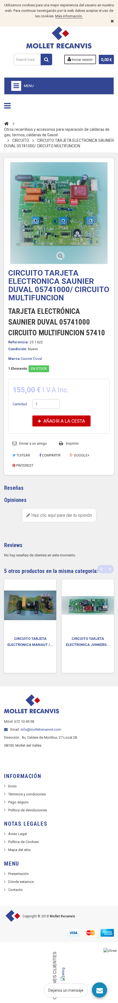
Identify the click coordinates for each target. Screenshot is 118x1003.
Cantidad (20, 404)
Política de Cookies (23, 842)
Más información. (69, 16)
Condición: (17, 349)
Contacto (15, 890)
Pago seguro (18, 802)
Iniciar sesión (82, 60)
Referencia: (18, 342)
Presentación (18, 874)
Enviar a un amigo (33, 443)
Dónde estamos (21, 882)
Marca (14, 359)
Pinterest (24, 465)
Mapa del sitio (19, 850)
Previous (101, 569)
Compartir (51, 455)
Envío (12, 786)
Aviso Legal (17, 834)
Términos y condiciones (27, 794)
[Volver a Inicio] (6, 123)
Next (110, 569)
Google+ (81, 455)
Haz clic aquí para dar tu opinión (61, 515)
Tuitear (23, 455)
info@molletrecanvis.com (41, 729)
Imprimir (72, 443)
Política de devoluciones (27, 810)
